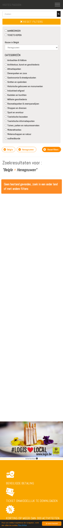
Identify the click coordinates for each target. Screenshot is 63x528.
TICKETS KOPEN (14, 35)
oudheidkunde (13, 138)
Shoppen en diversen (16, 108)
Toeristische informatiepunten (21, 121)
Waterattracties (14, 129)
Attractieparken (14, 68)
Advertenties (30, 458)
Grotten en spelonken (17, 81)
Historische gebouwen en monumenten (25, 86)
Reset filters (32, 22)
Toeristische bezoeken (17, 116)
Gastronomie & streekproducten (21, 77)
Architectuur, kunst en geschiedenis (23, 64)
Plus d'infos (22, 525)
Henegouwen (27, 149)
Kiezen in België (12, 42)
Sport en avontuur (15, 112)
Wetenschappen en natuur (19, 134)
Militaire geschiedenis (17, 99)
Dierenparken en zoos (17, 73)
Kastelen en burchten (16, 95)
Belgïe (10, 149)
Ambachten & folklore (16, 60)
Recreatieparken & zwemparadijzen (23, 103)
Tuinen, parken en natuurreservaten (23, 125)
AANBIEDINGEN (14, 30)
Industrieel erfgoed (15, 90)
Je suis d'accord (52, 523)
